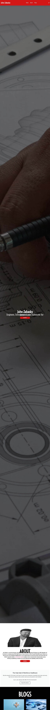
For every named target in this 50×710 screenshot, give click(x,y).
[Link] (49, 3)
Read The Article (25, 682)
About (31, 2)
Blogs (36, 2)
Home (27, 2)
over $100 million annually (19, 657)
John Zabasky (5, 3)
